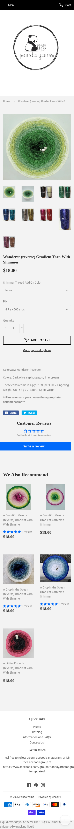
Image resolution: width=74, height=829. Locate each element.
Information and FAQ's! (37, 737)
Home (6, 101)
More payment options (37, 350)
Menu (11, 5)
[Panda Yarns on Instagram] (43, 785)
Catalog (37, 732)
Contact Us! (37, 742)
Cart (68, 5)
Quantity (8, 320)
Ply (5, 301)
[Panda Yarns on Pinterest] (36, 785)
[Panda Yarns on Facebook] (29, 785)
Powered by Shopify (49, 796)
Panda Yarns (26, 796)
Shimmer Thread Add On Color (22, 282)
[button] (12, 532)
